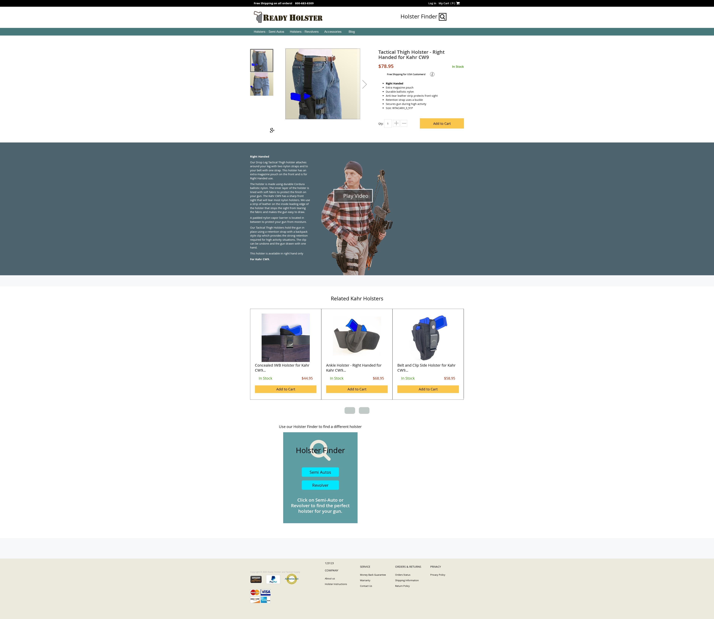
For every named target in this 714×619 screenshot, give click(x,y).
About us (330, 578)
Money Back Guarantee (373, 574)
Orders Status (402, 574)
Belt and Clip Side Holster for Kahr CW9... (426, 368)
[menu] (357, 32)
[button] (364, 84)
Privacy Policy (437, 574)
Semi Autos (320, 472)
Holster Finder (420, 16)
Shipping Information (407, 580)
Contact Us (366, 586)
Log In (432, 3)
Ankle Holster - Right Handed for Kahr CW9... (354, 368)
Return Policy (402, 586)
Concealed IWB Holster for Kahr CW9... (282, 368)
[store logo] (288, 17)
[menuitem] (269, 32)
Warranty (365, 580)
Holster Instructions (336, 584)
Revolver (320, 485)
